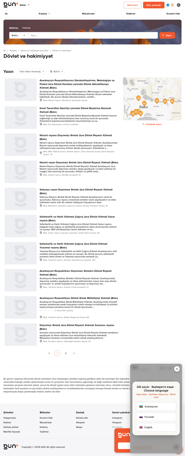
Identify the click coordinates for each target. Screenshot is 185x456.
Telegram (117, 422)
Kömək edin (82, 417)
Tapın (168, 35)
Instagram (117, 417)
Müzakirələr (88, 13)
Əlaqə (79, 427)
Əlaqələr (80, 422)
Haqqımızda (9, 417)
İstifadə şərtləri (10, 427)
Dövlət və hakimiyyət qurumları (34, 50)
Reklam (7, 422)
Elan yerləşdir (154, 5)
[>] (74, 353)
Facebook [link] (117, 427)
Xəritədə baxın (154, 124)
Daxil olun (132, 5)
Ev (6, 13)
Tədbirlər (130, 13)
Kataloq (43, 13)
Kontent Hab (173, 13)
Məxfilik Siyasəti (11, 431)
